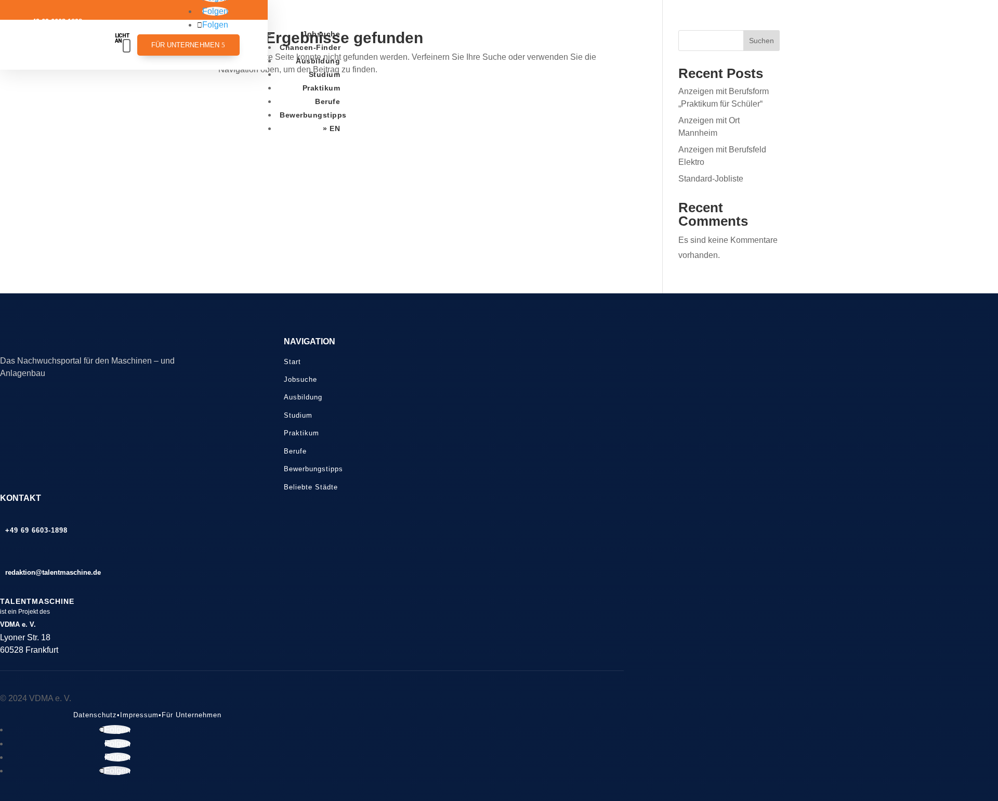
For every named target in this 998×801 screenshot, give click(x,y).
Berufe (327, 101)
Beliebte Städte (311, 487)
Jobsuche (321, 34)
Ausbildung (318, 61)
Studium (324, 74)
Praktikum (321, 88)
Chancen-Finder (310, 47)
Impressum (139, 715)
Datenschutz (95, 715)
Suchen (761, 40)
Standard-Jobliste (710, 178)
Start (292, 362)
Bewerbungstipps (313, 115)
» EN (331, 128)
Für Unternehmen (185, 45)
